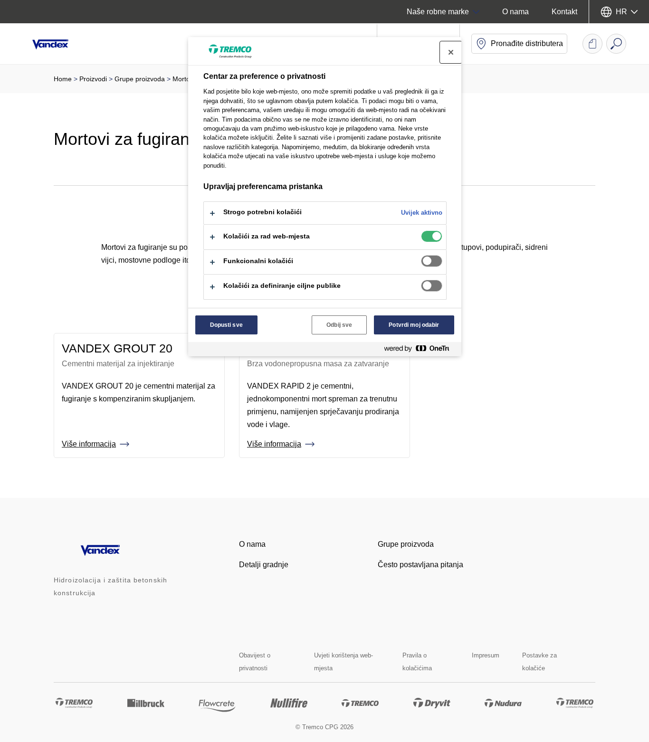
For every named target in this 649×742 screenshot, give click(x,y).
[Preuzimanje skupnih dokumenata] (592, 44)
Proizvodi (93, 79)
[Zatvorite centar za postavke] (450, 52)
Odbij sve (339, 325)
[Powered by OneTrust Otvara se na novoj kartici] (420, 350)
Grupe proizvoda (140, 79)
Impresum (485, 655)
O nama (515, 12)
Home (63, 79)
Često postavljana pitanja (420, 565)
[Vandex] (57, 43)
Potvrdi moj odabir (414, 325)
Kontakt (564, 12)
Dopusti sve (226, 325)
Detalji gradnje (263, 565)
